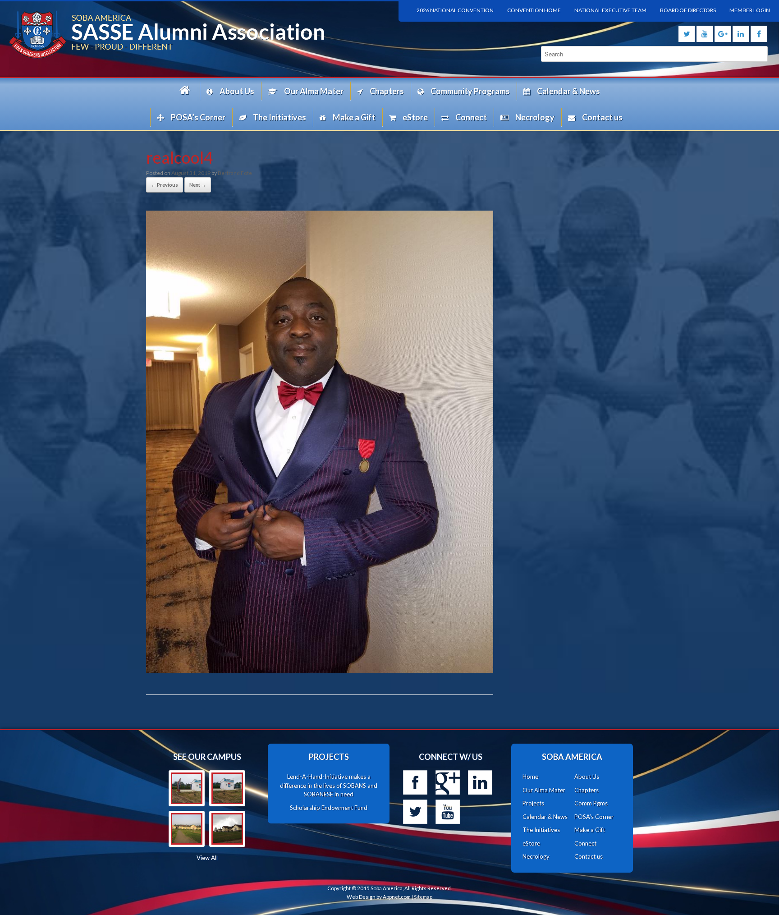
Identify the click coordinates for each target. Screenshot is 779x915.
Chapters (387, 91)
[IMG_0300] (186, 829)
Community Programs (470, 91)
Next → (197, 185)
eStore (415, 117)
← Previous (164, 185)
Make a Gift (354, 117)
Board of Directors (688, 10)
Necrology (534, 117)
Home (186, 90)
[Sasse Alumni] (195, 34)
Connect (471, 117)
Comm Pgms (591, 803)
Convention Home (534, 10)
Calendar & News (568, 91)
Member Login (749, 10)
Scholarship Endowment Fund (328, 807)
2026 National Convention (455, 10)
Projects (533, 803)
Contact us (602, 117)
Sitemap (423, 897)
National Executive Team (610, 10)
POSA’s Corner (198, 117)
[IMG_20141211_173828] (186, 788)
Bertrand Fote (235, 173)
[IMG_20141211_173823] (227, 788)
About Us (237, 91)
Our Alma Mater (314, 91)
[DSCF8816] (227, 829)
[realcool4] (319, 670)
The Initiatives (279, 117)
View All (207, 857)
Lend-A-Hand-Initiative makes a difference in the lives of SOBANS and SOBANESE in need (328, 785)
